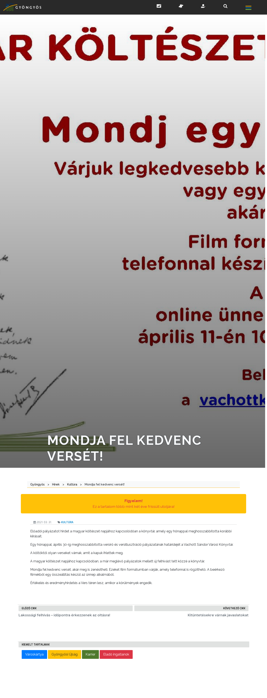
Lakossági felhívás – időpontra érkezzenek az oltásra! (64, 615)
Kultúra (67, 522)
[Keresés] (225, 6)
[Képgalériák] (159, 6)
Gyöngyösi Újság (65, 654)
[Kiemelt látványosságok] (181, 6)
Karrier (90, 654)
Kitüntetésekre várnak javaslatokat (218, 615)
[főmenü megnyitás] (256, 8)
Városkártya (34, 654)
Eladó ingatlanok (116, 654)
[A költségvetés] (203, 6)
